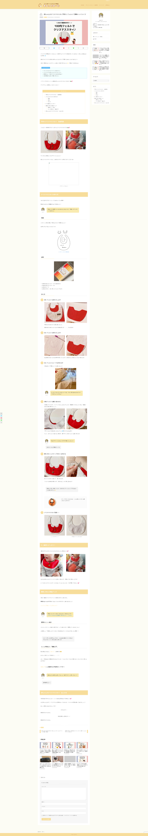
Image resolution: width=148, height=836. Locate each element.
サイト (43, 811)
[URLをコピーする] (83, 48)
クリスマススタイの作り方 (52, 96)
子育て (46, 17)
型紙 (49, 98)
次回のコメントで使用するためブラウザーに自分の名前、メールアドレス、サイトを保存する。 (60, 815)
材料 (49, 100)
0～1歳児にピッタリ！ (51, 103)
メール (43, 806)
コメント (44, 786)
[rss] (106, 0)
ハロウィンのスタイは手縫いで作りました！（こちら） (60, 615)
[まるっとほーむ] (49, 5)
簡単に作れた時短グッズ (51, 105)
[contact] (108, 0)
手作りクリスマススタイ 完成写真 (53, 94)
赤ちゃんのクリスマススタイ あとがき (54, 111)
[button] (44, 48)
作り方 (49, 101)
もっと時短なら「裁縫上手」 (53, 109)
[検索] (109, 0)
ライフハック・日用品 (98, 36)
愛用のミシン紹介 (51, 107)
